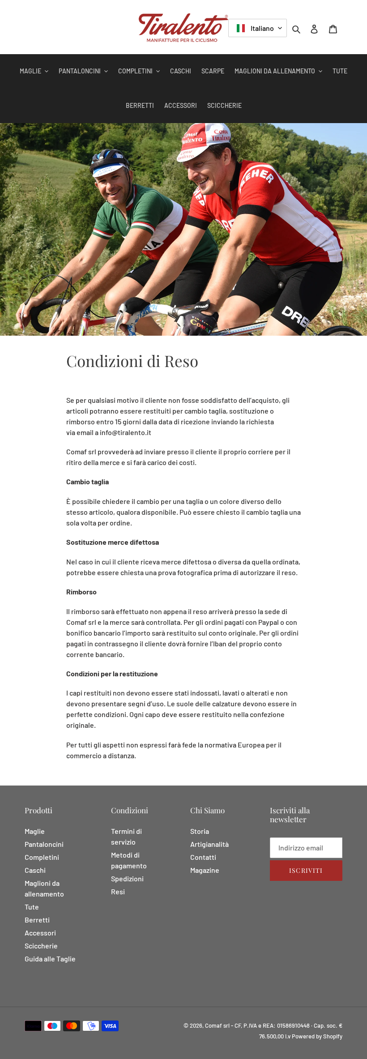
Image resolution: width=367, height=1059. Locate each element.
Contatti (203, 857)
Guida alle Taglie (50, 958)
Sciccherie (41, 945)
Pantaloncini (44, 844)
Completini (42, 857)
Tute (32, 906)
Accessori (40, 932)
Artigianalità (209, 844)
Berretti (37, 919)
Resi (118, 891)
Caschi (35, 870)
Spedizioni (127, 878)
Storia (199, 831)
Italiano (261, 28)
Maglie (35, 831)
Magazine (204, 870)
